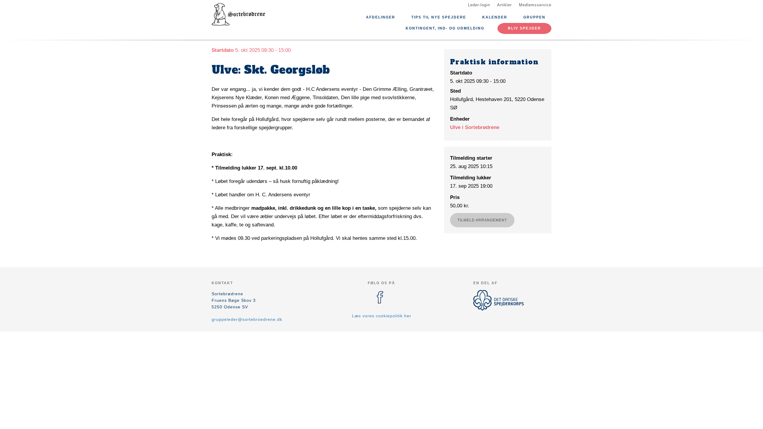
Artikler (504, 5)
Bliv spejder (524, 28)
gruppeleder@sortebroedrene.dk (247, 319)
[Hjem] (238, 14)
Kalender (494, 17)
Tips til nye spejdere (438, 17)
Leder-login (479, 5)
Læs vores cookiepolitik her (381, 315)
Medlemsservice (535, 5)
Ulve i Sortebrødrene (474, 127)
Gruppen (534, 17)
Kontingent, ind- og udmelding (445, 28)
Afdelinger (380, 17)
